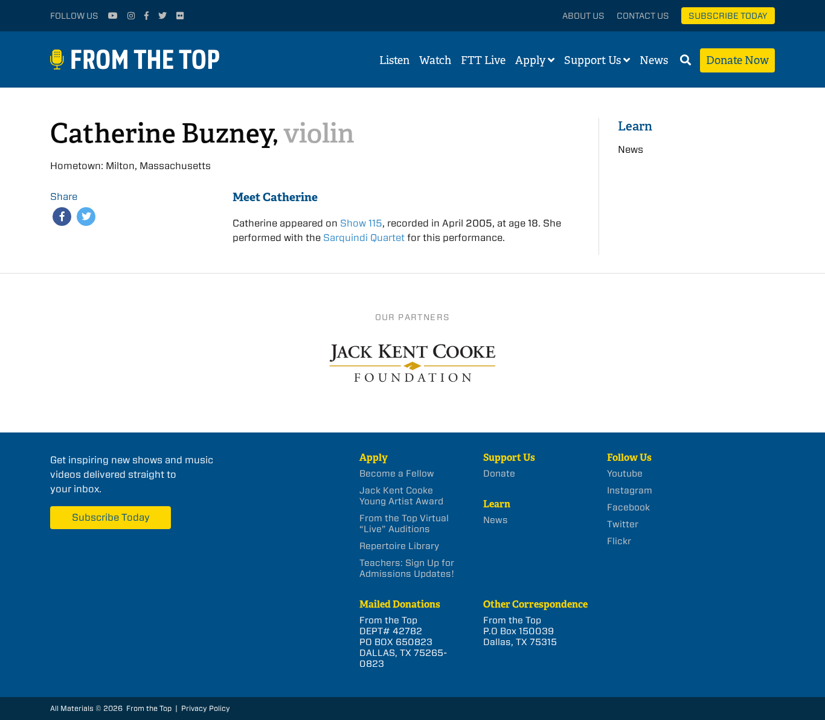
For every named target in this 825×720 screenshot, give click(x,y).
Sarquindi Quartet (364, 237)
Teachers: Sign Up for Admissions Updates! (406, 568)
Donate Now (737, 60)
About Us (583, 16)
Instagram (629, 490)
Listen (394, 60)
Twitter (622, 524)
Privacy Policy (205, 708)
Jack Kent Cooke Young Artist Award (401, 496)
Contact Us (643, 16)
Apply (530, 60)
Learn (635, 126)
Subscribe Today (728, 16)
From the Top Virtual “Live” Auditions (404, 524)
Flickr (619, 541)
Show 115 (361, 223)
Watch (435, 60)
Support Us (592, 60)
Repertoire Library (399, 546)
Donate (499, 473)
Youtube (625, 473)
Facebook (628, 507)
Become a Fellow (396, 473)
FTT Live (483, 60)
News (654, 60)
